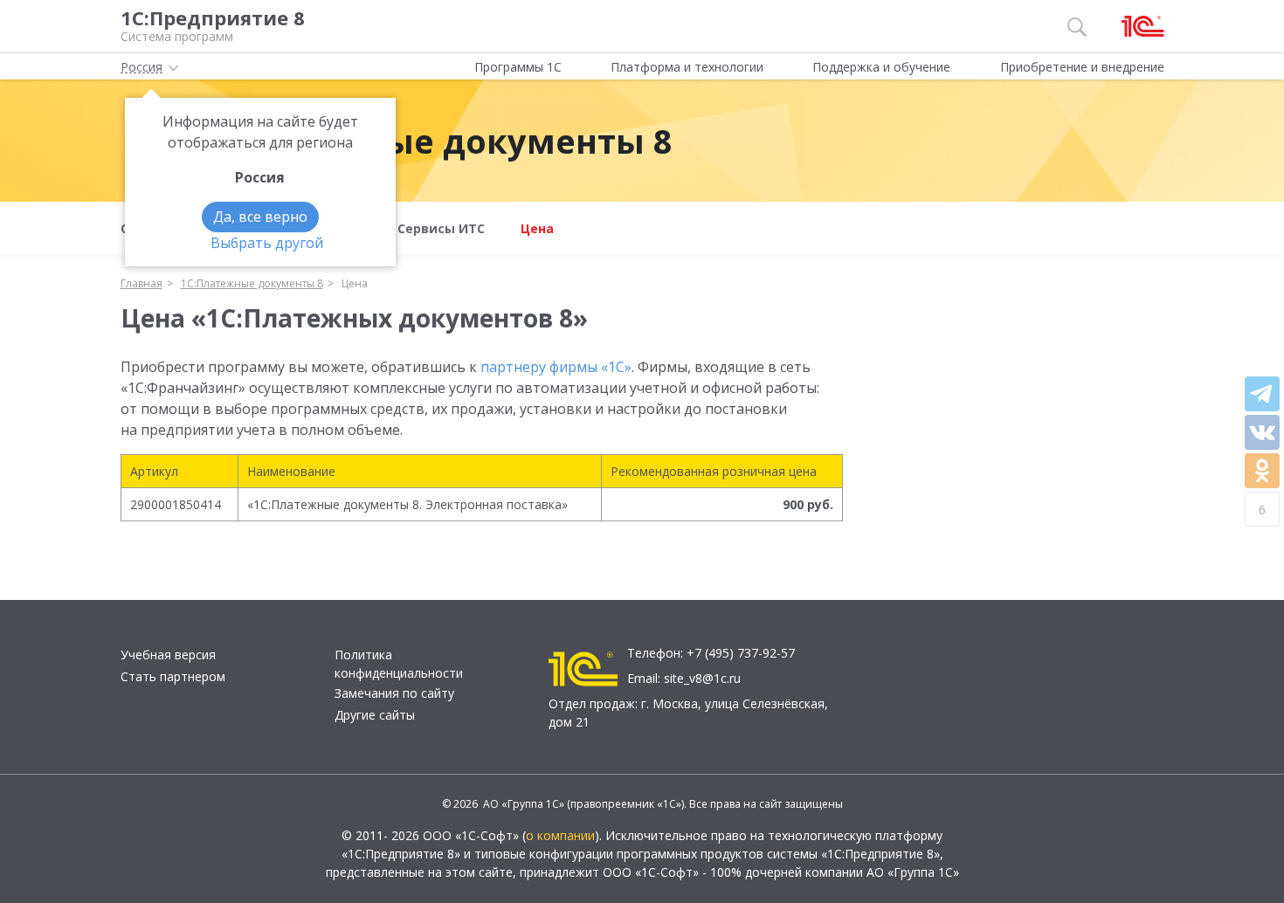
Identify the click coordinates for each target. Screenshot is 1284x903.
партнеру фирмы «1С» (556, 366)
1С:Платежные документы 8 (425, 140)
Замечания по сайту (394, 693)
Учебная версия (168, 654)
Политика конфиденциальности (399, 663)
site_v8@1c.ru (702, 678)
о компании (560, 835)
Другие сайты (375, 715)
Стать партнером (173, 676)
